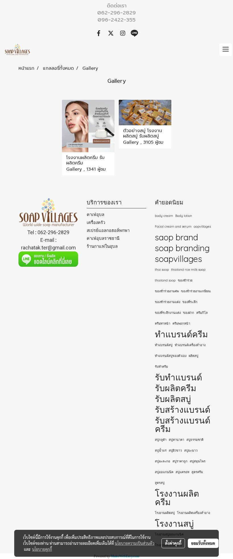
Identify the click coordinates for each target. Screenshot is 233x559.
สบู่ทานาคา (176, 440)
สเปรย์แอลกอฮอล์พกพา (108, 230)
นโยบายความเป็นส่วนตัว (134, 543)
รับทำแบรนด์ (178, 377)
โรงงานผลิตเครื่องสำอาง (193, 513)
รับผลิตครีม (175, 388)
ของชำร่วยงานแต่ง (167, 302)
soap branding (182, 248)
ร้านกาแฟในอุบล (102, 246)
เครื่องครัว (96, 222)
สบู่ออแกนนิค (164, 472)
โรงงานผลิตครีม (177, 497)
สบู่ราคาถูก (180, 461)
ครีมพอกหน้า (181, 323)
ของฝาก (188, 313)
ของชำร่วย (185, 280)
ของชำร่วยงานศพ (167, 291)
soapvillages (178, 259)
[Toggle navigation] (225, 49)
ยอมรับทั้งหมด (203, 543)
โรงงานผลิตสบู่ (165, 513)
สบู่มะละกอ (162, 461)
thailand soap (165, 280)
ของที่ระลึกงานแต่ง (168, 313)
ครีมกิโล (202, 313)
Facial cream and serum (173, 226)
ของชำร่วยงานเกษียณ (196, 291)
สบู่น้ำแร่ (161, 450)
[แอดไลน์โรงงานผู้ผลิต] (48, 259)
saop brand (176, 237)
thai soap (162, 270)
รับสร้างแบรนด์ (182, 409)
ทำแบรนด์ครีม (181, 334)
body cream (164, 216)
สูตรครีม (197, 472)
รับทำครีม (161, 367)
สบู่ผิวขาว (175, 450)
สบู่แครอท (182, 472)
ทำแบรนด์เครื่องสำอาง (190, 345)
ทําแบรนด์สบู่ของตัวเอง (170, 356)
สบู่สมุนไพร (197, 461)
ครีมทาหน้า (162, 323)
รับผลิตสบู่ (173, 399)
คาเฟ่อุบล (95, 214)
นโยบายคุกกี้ (42, 549)
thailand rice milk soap (188, 270)
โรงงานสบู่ (174, 523)
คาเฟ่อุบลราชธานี (103, 238)
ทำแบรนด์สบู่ (163, 345)
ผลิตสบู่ (193, 356)
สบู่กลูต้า (161, 440)
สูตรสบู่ (160, 483)
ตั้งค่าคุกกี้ (173, 543)
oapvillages (202, 226)
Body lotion (183, 216)
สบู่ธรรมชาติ (194, 440)
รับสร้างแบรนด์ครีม (182, 424)
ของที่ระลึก (189, 302)
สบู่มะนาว (190, 450)
